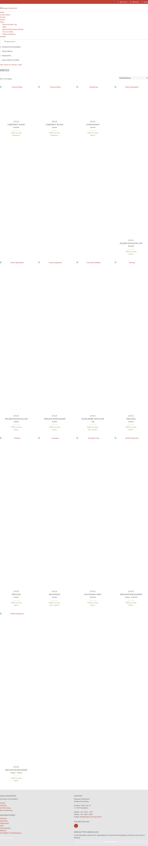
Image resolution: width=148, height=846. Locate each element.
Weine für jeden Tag (9, 24)
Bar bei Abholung (6, 810)
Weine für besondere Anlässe (12, 29)
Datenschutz (4, 823)
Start (1, 65)
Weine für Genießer (10, 65)
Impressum (4, 821)
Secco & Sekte (7, 32)
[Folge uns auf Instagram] (76, 826)
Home (2, 12)
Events (2, 20)
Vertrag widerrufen (6, 838)
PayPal (2, 803)
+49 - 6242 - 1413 (86, 812)
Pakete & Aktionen (9, 34)
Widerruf (3, 830)
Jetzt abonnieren (111, 842)
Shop (2, 22)
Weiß (4, 27)
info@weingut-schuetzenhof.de (90, 817)
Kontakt (2, 36)
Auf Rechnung (5, 808)
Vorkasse (3, 805)
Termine (3, 17)
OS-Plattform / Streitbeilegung (10, 833)
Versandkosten (5, 828)
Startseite (3, 818)
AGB (1, 826)
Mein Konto (123, 2)
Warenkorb (135, 2)
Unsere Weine (5, 15)
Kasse (146, 2)
